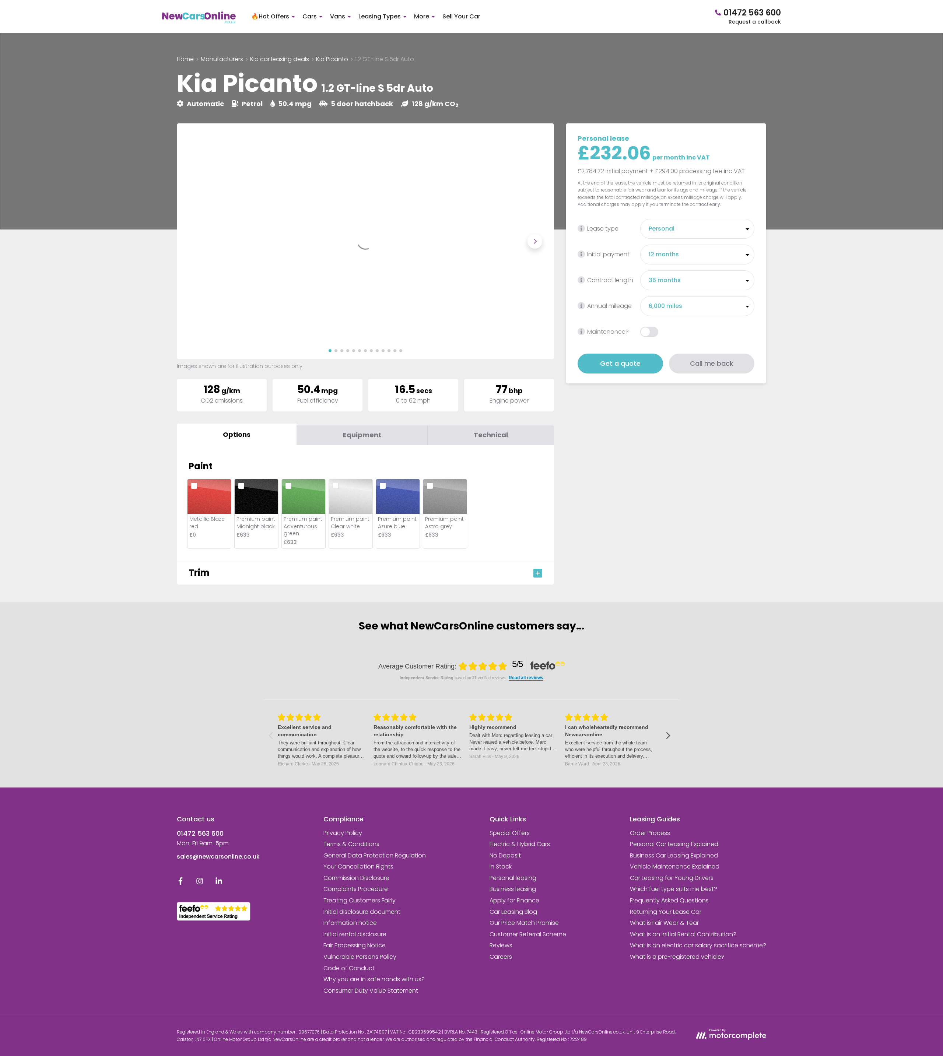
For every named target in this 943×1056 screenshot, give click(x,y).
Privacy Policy (342, 833)
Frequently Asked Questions (669, 900)
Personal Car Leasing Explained (674, 844)
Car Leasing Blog (513, 912)
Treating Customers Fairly (359, 900)
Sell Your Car (461, 16)
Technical (491, 434)
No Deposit (505, 855)
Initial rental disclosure (354, 934)
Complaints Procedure (355, 889)
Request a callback (755, 21)
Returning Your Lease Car (665, 912)
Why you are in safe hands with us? (374, 979)
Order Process (650, 833)
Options (236, 434)
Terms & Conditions (351, 844)
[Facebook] (180, 882)
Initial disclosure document (361, 912)
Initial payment (608, 254)
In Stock (501, 866)
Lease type (602, 228)
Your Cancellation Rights (358, 866)
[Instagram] (199, 882)
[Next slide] (534, 241)
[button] (330, 350)
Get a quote (620, 363)
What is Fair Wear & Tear (664, 923)
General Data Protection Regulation (374, 855)
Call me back (711, 363)
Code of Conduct (349, 968)
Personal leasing (513, 878)
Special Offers (510, 833)
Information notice (350, 923)
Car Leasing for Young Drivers (672, 878)
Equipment (362, 434)
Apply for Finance (514, 900)
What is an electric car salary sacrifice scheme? (698, 945)
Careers (501, 956)
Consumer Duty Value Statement (370, 990)
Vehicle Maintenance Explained (674, 866)
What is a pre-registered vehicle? (677, 956)
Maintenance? (608, 331)
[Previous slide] (196, 241)
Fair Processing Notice (354, 945)
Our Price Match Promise (524, 923)
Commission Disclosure (356, 878)
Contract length (610, 280)
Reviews (501, 945)
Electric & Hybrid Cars (520, 844)
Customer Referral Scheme (528, 934)
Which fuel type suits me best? (673, 889)
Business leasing (513, 889)
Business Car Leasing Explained (674, 855)
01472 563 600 (200, 833)
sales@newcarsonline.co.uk (218, 856)
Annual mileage (609, 306)
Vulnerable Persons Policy (359, 956)
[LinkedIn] (218, 882)
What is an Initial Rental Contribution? (683, 934)
